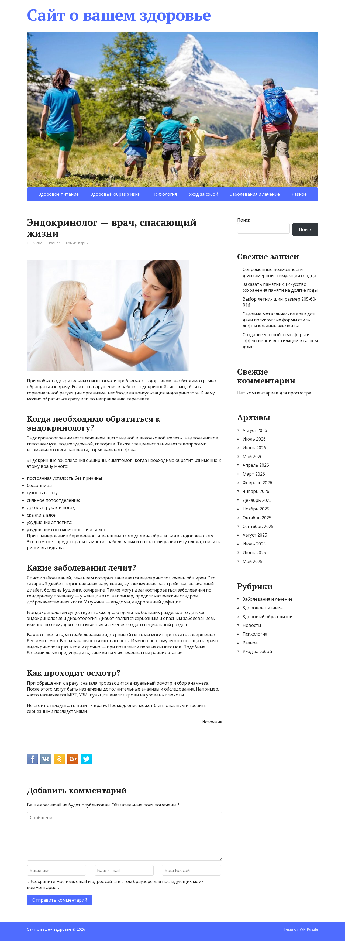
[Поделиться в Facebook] (32, 759)
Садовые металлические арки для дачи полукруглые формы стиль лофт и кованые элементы (279, 320)
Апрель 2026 (256, 465)
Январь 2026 (256, 491)
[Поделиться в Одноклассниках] (59, 759)
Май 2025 (253, 561)
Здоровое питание (59, 194)
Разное (299, 194)
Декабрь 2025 (257, 500)
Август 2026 (255, 430)
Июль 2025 (254, 544)
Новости (252, 625)
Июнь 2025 (254, 552)
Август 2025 (255, 535)
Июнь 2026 (254, 448)
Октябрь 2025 (257, 518)
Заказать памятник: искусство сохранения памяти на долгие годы (280, 287)
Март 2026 (254, 474)
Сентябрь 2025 (258, 526)
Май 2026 (253, 456)
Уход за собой (203, 194)
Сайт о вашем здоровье (119, 15)
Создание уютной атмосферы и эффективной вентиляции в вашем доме (280, 341)
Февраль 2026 (257, 483)
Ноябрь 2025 (256, 509)
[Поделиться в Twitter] (86, 759)
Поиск (243, 220)
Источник (212, 722)
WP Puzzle (309, 929)
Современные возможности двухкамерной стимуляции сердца (279, 272)
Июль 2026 (254, 439)
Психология (164, 194)
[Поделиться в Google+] (72, 759)
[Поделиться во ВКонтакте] (45, 759)
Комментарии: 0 (79, 243)
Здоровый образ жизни (115, 194)
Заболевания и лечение (255, 194)
